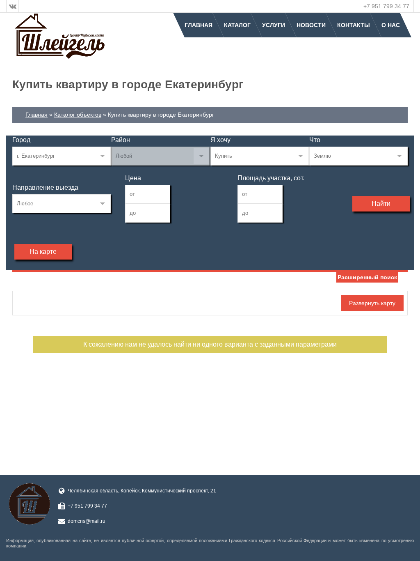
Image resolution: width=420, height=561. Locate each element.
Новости (311, 25)
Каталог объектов (77, 114)
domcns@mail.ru (86, 521)
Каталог (237, 25)
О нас (390, 25)
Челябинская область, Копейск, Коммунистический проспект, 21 (142, 491)
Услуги (273, 25)
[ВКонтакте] (13, 6)
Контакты (353, 25)
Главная (198, 25)
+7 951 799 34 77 (386, 6)
